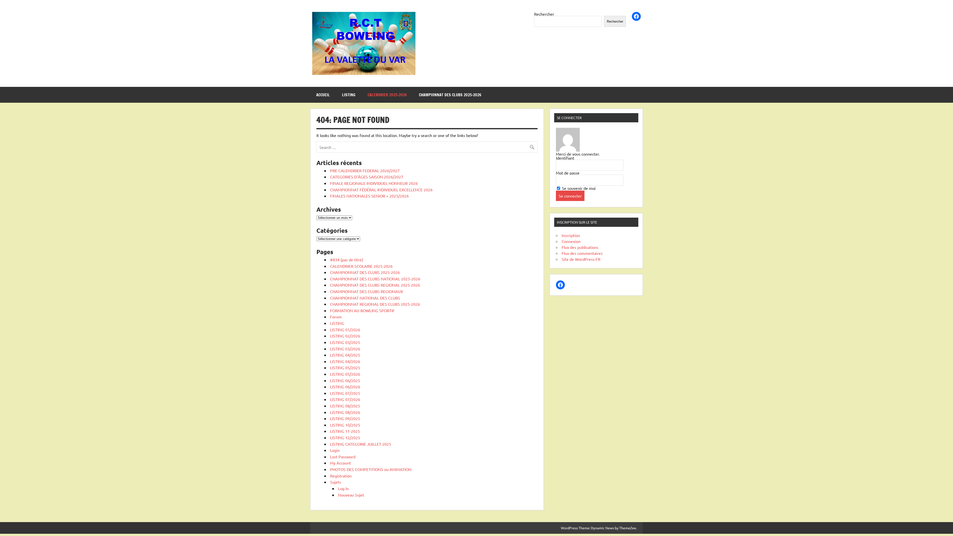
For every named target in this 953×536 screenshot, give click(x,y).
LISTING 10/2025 (345, 424)
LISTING (348, 95)
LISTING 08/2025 (345, 405)
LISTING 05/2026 (345, 373)
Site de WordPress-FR (581, 259)
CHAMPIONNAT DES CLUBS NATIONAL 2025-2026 (375, 278)
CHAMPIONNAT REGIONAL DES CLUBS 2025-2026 (375, 304)
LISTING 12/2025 (345, 437)
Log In (343, 488)
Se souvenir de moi (578, 188)
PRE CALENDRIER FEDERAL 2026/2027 (365, 170)
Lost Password (342, 456)
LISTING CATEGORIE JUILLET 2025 (360, 443)
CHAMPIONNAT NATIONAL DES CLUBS (365, 297)
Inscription (571, 235)
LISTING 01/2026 (345, 329)
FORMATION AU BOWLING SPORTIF (362, 310)
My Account (340, 462)
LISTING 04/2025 (345, 354)
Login (335, 450)
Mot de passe (567, 172)
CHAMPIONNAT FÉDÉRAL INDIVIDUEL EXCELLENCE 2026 (381, 189)
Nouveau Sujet (351, 494)
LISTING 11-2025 (345, 431)
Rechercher (544, 13)
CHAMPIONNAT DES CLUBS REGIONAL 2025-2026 (375, 284)
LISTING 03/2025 (345, 342)
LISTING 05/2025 (345, 367)
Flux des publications (580, 247)
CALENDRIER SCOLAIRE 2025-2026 (361, 266)
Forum (336, 316)
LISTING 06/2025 (345, 380)
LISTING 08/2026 (345, 412)
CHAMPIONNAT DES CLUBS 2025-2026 (450, 95)
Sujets (335, 481)
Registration (341, 475)
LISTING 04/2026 (345, 361)
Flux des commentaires (582, 253)
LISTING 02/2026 (345, 335)
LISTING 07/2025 (345, 393)
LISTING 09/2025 (345, 418)
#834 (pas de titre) (346, 259)
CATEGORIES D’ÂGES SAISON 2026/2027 (366, 176)
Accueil (323, 95)
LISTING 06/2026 (345, 386)
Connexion (571, 241)
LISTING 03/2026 (345, 348)
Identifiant (565, 157)
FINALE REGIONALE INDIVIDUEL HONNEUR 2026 (374, 183)
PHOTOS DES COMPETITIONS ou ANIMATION (370, 469)
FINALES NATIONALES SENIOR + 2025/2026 (369, 195)
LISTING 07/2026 (345, 399)
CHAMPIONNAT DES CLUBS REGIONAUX (366, 291)
